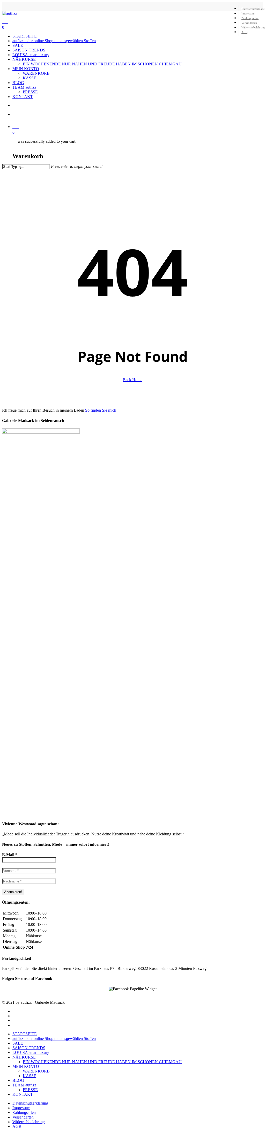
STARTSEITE (24, 1034)
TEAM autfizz (24, 1085)
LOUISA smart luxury (30, 1052)
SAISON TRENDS (28, 1048)
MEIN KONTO (25, 1066)
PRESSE (30, 1089)
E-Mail (9, 854)
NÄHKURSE (24, 1057)
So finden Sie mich (100, 410)
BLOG (18, 1080)
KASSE (29, 1076)
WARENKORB (36, 1071)
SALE (17, 1043)
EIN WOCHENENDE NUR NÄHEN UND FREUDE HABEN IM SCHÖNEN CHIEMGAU (102, 1062)
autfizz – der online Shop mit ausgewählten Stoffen (54, 1038)
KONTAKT (22, 1094)
